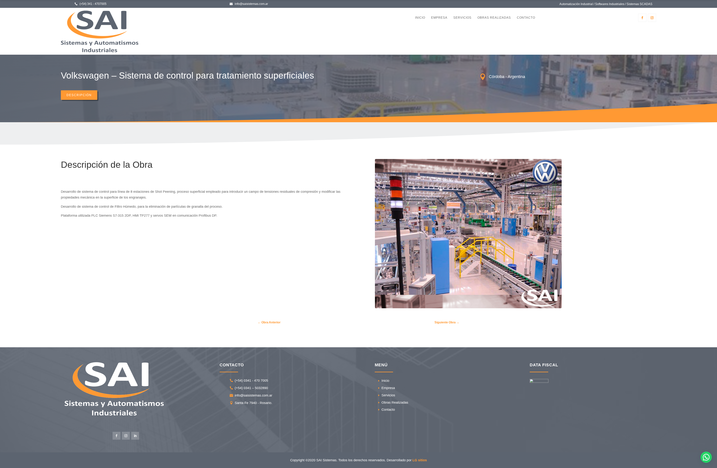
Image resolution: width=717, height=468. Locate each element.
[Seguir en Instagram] (652, 18)
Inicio (420, 17)
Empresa (439, 17)
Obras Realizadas (494, 17)
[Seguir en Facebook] (642, 18)
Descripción (79, 95)
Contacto (526, 17)
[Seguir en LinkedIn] (135, 436)
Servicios (462, 17)
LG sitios (419, 460)
